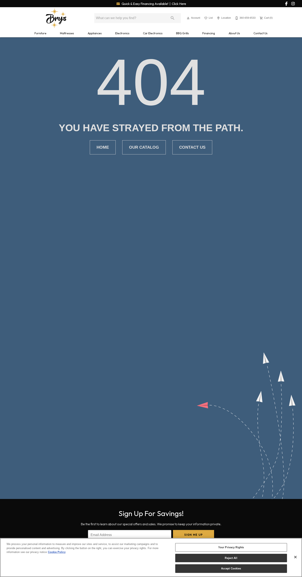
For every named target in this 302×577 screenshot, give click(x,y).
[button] (188, 18)
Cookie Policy (57, 552)
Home (103, 147)
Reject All (231, 558)
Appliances (95, 33)
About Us (234, 33)
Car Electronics (153, 33)
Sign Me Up (193, 535)
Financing (208, 33)
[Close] (295, 557)
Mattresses (67, 33)
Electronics (122, 33)
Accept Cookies (231, 568)
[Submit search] (172, 18)
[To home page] (56, 18)
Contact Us (260, 33)
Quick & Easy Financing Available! (153, 4)
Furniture (40, 33)
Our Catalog (144, 147)
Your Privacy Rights (231, 547)
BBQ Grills (182, 33)
